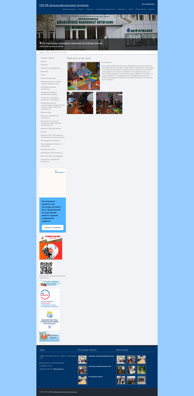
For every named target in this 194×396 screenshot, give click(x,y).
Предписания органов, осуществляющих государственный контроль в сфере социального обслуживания (52, 106)
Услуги (131, 9)
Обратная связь (141, 9)
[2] (80, 103)
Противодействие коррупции (50, 140)
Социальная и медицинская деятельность (50, 160)
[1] (109, 103)
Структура (89, 9)
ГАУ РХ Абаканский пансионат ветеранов (64, 5)
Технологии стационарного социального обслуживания (50, 99)
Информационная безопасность (51, 152)
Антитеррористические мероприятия (48, 88)
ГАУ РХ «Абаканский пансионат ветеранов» (62, 392)
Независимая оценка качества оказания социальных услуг (51, 82)
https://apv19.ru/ (58, 369)
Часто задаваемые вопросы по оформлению (51, 145)
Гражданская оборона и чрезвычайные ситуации (49, 93)
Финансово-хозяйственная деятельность (50, 117)
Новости (80, 9)
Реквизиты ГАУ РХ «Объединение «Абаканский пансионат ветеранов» (53, 136)
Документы (122, 9)
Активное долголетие (48, 149)
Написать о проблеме (53, 227)
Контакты (152, 9)
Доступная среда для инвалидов (52, 156)
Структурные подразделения (105, 9)
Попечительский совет (48, 78)
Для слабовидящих (148, 4)
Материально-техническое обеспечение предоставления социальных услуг (51, 123)
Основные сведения (69, 9)
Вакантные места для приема (51, 128)
